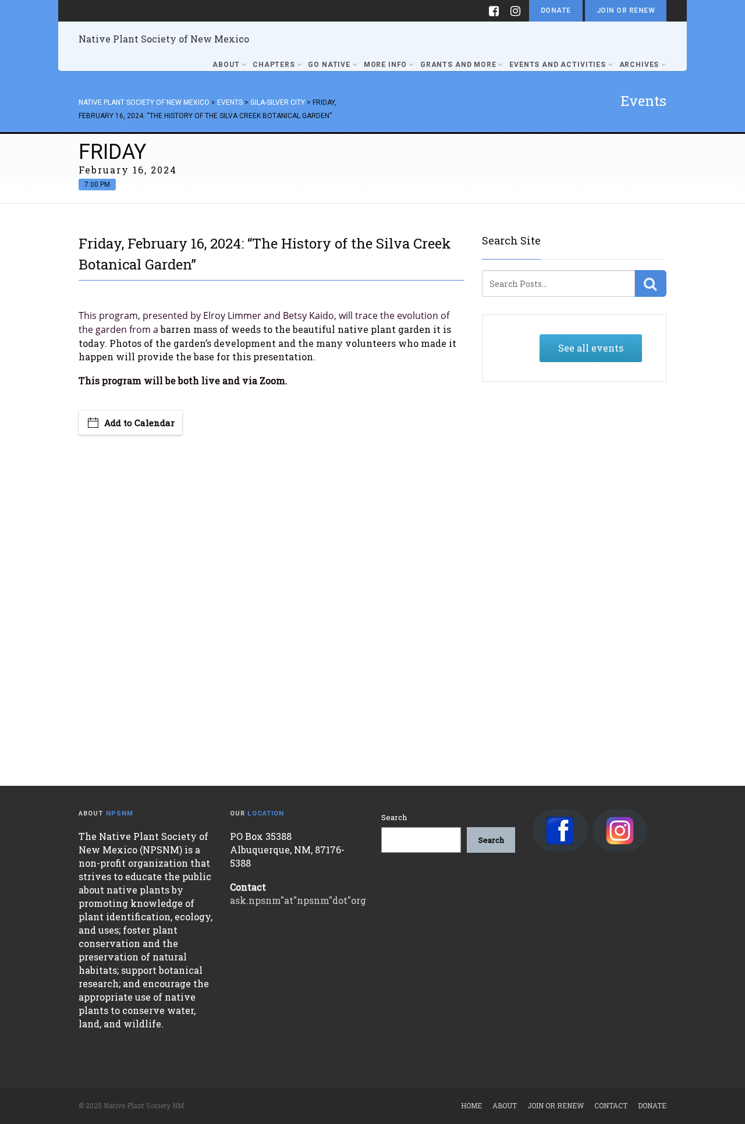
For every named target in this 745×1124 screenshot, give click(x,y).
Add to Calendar (139, 422)
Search (394, 817)
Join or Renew (626, 10)
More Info (385, 65)
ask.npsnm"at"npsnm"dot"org (298, 900)
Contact (610, 1105)
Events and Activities (557, 65)
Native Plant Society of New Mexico (164, 39)
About (225, 65)
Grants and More (458, 65)
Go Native (329, 65)
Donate (556, 10)
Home (471, 1105)
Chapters (274, 65)
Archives (639, 65)
